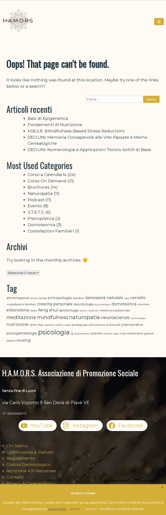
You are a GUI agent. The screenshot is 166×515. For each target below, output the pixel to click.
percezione (97, 324)
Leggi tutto (57, 509)
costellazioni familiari (21, 304)
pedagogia (80, 324)
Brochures (38, 187)
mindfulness (52, 317)
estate (33, 310)
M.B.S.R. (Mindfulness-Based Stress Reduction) (76, 130)
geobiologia (68, 310)
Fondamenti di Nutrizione (55, 124)
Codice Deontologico (28, 464)
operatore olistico (54, 325)
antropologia (60, 298)
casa (126, 298)
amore (34, 298)
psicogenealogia (21, 333)
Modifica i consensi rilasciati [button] (121, 509)
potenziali (113, 324)
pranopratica (132, 324)
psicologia (54, 332)
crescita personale (55, 304)
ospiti (68, 325)
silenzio (107, 333)
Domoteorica (41, 224)
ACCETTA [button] (91, 509)
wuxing (23, 340)
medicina (92, 310)
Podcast (36, 199)
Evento (35, 205)
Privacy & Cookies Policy (31, 483)
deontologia (83, 304)
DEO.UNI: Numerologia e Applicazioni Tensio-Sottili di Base (89, 149)
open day (36, 324)
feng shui (48, 310)
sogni (116, 333)
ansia (42, 298)
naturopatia (84, 317)
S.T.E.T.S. (36, 212)
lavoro (83, 310)
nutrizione (17, 324)
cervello (137, 297)
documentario (102, 304)
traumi (10, 340)
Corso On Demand (47, 180)
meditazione (21, 317)
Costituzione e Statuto (29, 452)
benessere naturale (104, 297)
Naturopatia (40, 193)
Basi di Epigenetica (48, 118)
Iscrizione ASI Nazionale (31, 470)
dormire (143, 304)
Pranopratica (41, 218)
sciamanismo (81, 333)
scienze (96, 333)
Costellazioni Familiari (51, 231)
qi (72, 333)
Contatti (15, 477)
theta (123, 333)
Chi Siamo (17, 445)
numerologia (138, 318)
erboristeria (17, 310)
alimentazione (17, 298)
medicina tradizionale (114, 310)
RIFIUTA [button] (75, 509)
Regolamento (20, 458)
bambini (79, 298)
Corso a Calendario (47, 174)
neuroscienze (115, 317)
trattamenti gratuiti (140, 333)
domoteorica (124, 304)
